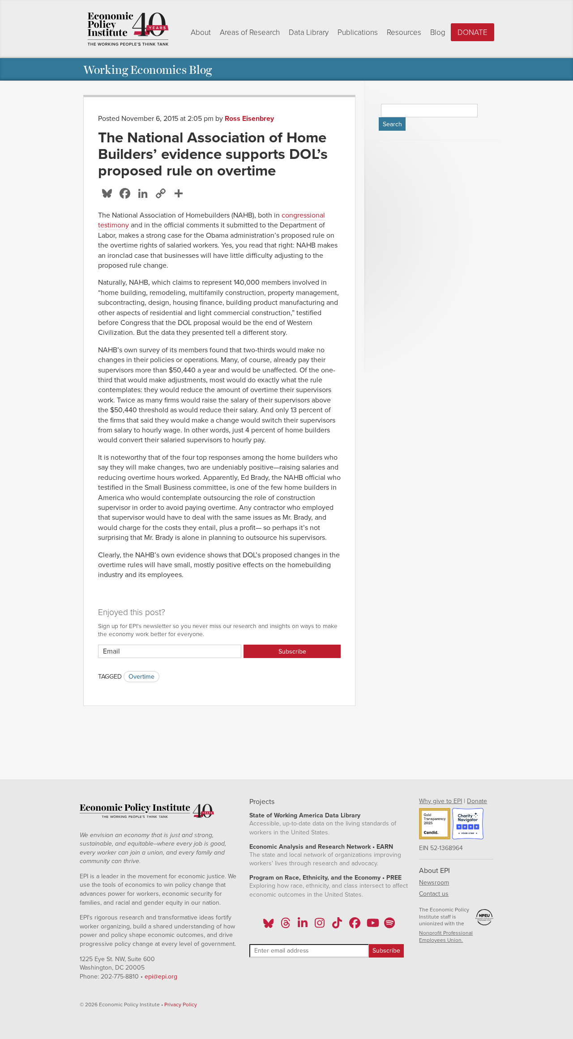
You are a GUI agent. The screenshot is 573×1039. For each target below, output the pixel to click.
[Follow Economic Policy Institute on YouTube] (372, 926)
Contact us (434, 894)
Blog (437, 32)
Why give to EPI (440, 801)
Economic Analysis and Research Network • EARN (321, 847)
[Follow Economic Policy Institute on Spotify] (389, 926)
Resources (404, 32)
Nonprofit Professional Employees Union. (446, 936)
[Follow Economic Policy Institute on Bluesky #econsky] (268, 926)
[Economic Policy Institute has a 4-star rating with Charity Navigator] (467, 825)
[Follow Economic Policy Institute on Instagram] (320, 926)
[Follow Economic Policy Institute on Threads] (285, 926)
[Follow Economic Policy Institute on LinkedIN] (302, 926)
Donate (472, 32)
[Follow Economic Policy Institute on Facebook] (354, 926)
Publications (358, 32)
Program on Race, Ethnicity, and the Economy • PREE (325, 877)
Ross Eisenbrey (249, 118)
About (201, 32)
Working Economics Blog (147, 69)
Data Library (309, 32)
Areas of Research (250, 32)
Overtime (141, 676)
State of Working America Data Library (304, 815)
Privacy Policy (180, 1004)
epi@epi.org (161, 976)
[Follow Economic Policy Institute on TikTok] (337, 926)
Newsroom (434, 882)
